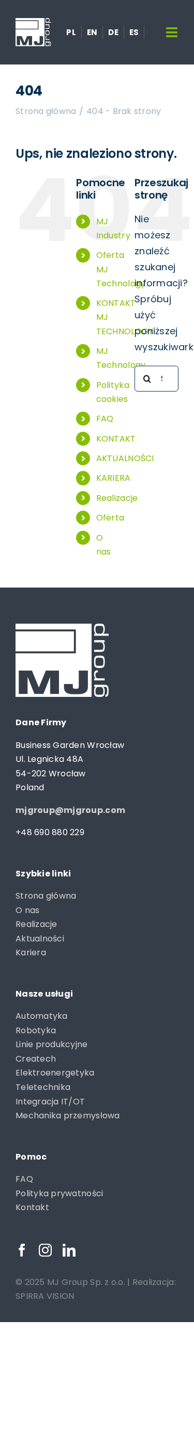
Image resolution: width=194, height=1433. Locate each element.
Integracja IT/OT (50, 1102)
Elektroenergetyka (55, 1073)
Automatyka (42, 1016)
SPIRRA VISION (45, 1296)
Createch (36, 1059)
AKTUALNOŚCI (125, 458)
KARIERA (113, 478)
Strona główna (46, 896)
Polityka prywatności (59, 1193)
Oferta (110, 518)
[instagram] (45, 1250)
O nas (27, 910)
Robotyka (36, 1030)
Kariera (31, 952)
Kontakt (32, 1207)
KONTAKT (116, 439)
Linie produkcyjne (52, 1044)
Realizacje (117, 498)
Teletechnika (43, 1087)
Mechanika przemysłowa (68, 1115)
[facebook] (22, 1250)
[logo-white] (33, 22)
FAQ (105, 419)
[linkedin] (69, 1250)
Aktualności (40, 939)
